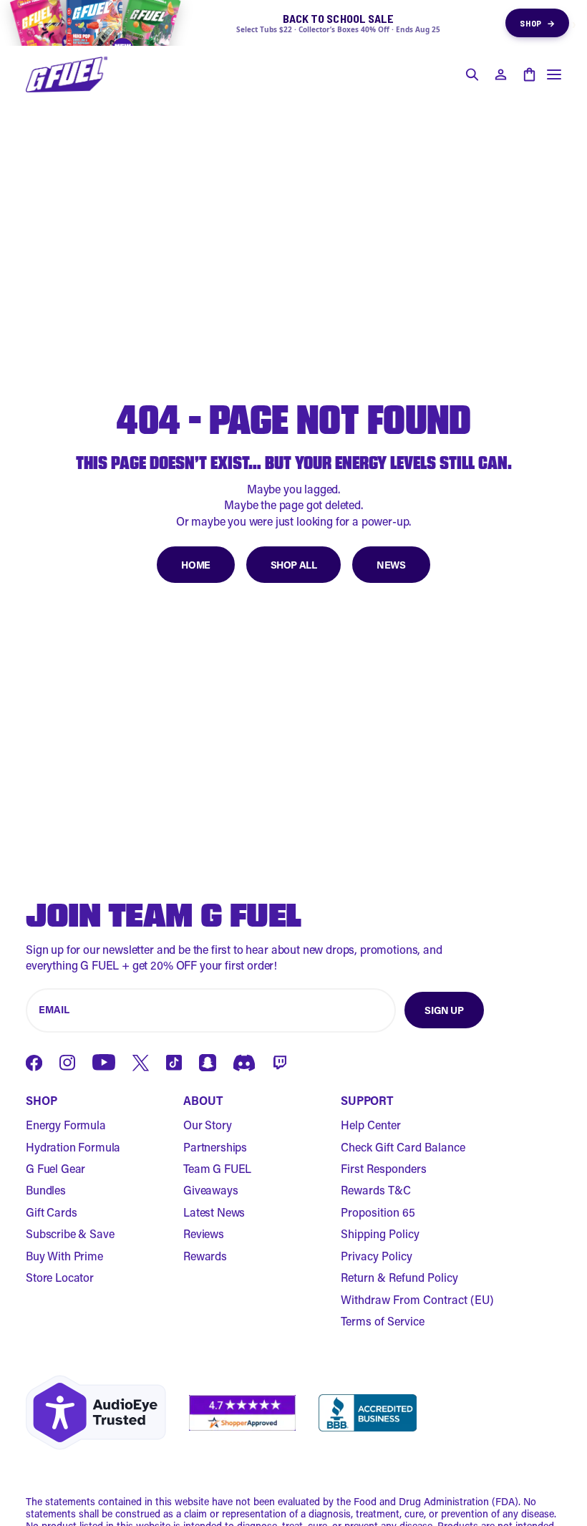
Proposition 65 (378, 1212)
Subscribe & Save (70, 1233)
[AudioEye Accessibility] (96, 1412)
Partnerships (215, 1146)
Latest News (214, 1212)
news (391, 564)
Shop (537, 23)
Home (195, 564)
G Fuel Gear (55, 1168)
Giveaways (210, 1189)
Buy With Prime (64, 1255)
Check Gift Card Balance (403, 1146)
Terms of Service (383, 1320)
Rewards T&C (376, 1189)
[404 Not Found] (66, 74)
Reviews (203, 1233)
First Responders (384, 1168)
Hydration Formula (73, 1146)
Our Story (207, 1124)
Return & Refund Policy (399, 1277)
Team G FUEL (217, 1168)
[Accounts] (500, 74)
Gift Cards (51, 1212)
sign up (444, 1010)
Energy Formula (66, 1124)
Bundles (46, 1189)
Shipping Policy (380, 1233)
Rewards (205, 1255)
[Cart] (529, 74)
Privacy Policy (376, 1255)
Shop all (294, 564)
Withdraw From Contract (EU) (417, 1299)
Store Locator (60, 1277)
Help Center (371, 1124)
